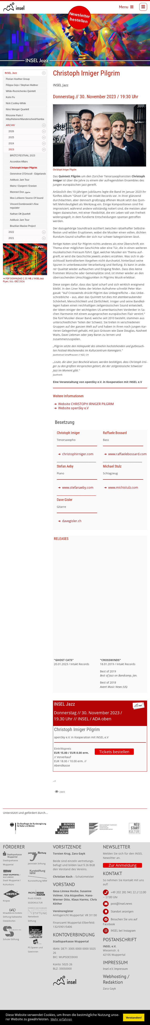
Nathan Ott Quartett (20, 214)
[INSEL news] (14, 7)
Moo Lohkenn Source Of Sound (26, 198)
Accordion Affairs (19, 161)
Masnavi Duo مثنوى (20, 192)
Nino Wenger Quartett (17, 109)
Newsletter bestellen (79, 17)
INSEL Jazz (11, 73)
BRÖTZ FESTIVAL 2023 (22, 155)
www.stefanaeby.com (77, 487)
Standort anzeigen (122, 911)
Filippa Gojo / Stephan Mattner (22, 85)
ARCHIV (10, 125)
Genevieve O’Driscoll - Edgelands (28, 173)
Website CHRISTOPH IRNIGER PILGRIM (86, 404)
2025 (11, 137)
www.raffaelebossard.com (127, 454)
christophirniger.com (77, 454)
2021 (11, 238)
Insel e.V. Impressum (115, 969)
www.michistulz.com (123, 487)
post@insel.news (121, 903)
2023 (11, 149)
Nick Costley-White (16, 103)
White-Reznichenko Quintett (21, 91)
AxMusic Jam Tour (19, 179)
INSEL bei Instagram (123, 930)
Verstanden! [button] (134, 1017)
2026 (11, 131)
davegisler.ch (71, 521)
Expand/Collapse (44, 73)
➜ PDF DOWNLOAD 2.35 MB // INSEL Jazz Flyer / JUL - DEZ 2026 (23, 280)
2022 (11, 232)
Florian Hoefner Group (18, 79)
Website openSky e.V (73, 408)
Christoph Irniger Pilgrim (23, 167)
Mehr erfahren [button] (61, 1019)
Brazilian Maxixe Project (23, 226)
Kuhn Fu (10, 97)
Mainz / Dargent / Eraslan (23, 186)
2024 (11, 143)
